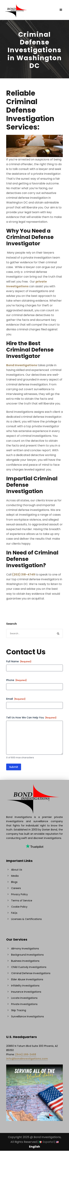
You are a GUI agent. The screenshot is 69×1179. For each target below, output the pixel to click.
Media (15, 876)
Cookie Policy (19, 906)
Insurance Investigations (26, 992)
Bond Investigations (21, 365)
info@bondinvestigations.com (27, 1058)
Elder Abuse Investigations (27, 979)
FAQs (14, 913)
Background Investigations (27, 954)
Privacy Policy (19, 894)
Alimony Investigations (25, 948)
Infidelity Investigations (25, 985)
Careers (16, 888)
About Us (16, 869)
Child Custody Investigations (28, 967)
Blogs (14, 882)
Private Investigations (24, 1004)
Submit (13, 767)
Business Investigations (25, 961)
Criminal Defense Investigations (30, 973)
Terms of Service (21, 900)
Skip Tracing (18, 1010)
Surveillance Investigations (27, 1016)
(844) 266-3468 (25, 1054)
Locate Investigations (24, 998)
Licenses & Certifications (26, 919)
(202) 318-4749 (23, 574)
